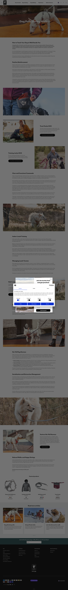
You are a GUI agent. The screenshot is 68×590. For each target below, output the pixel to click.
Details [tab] (34, 288)
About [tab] (48, 288)
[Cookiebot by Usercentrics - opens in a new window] (50, 285)
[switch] (28, 300)
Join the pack (43, 310)
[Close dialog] (51, 279)
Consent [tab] (20, 288)
